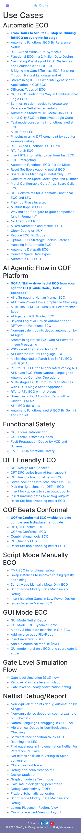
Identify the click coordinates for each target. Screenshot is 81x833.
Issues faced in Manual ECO (31, 603)
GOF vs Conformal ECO (28, 532)
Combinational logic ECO (29, 536)
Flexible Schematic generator (32, 793)
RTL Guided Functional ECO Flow (35, 146)
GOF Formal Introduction (29, 432)
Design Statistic (22, 775)
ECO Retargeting (23, 160)
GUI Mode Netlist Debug (29, 620)
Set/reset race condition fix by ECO (37, 737)
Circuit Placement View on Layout (36, 812)
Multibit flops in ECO (26, 207)
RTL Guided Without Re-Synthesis (36, 52)
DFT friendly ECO (24, 541)
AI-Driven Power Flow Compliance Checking (44, 302)
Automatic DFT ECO (26, 259)
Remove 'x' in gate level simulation (36, 682)
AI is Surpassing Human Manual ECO (38, 297)
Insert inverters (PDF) (27, 639)
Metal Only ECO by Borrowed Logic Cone (42, 118)
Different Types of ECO (28, 89)
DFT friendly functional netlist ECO (37, 477)
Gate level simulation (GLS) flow (35, 677)
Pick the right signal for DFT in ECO (37, 487)
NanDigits (40, 5)
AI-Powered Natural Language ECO (37, 354)
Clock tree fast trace (26, 765)
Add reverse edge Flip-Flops (32, 634)
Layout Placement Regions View (35, 807)
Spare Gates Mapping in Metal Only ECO (41, 174)
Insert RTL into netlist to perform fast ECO (42, 155)
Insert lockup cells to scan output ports (40, 491)
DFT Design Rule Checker (30, 468)
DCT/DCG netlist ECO (27, 527)
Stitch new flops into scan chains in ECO (41, 482)
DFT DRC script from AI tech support (38, 472)
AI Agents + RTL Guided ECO (32, 316)
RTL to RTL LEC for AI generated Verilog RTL (44, 368)
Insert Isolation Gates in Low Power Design (43, 598)
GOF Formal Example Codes (32, 437)
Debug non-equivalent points (32, 770)
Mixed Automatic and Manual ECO (36, 226)
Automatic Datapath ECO (30, 249)
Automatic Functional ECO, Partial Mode (41, 165)
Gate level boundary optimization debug (41, 687)
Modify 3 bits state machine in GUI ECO (40, 630)
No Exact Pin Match (25, 221)
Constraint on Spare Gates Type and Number (44, 179)
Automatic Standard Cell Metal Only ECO (41, 113)
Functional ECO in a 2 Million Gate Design (42, 56)
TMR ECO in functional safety (33, 451)
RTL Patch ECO (22, 151)
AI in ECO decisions (25, 406)
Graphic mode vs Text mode (32, 779)
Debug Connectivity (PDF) (30, 789)
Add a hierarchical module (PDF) (35, 644)
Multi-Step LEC (22, 132)
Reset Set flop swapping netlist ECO (38, 169)
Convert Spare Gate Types (31, 254)
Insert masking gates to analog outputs (40, 496)
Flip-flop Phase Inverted (29, 202)
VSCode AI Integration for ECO (34, 349)
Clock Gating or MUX (26, 231)
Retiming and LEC (24, 742)
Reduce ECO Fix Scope (28, 235)
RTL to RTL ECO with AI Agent (33, 391)
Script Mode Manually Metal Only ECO (39, 584)
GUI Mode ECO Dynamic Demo (34, 625)
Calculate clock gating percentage (36, 784)
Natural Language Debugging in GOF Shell (42, 723)
